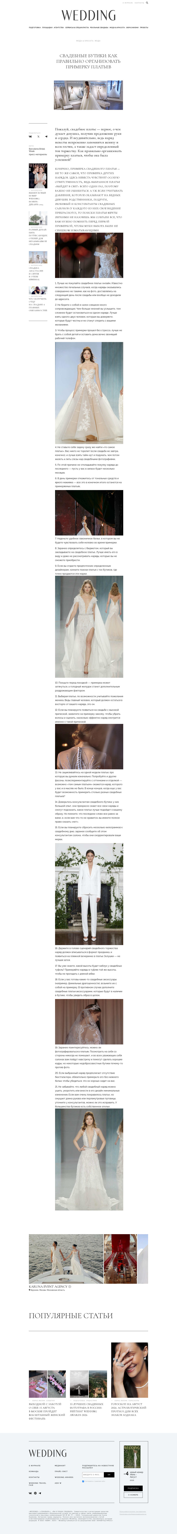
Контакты (139, 3)
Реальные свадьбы (99, 27)
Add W (58, 1483)
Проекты (144, 27)
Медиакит (60, 1466)
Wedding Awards (64, 1477)
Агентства (59, 27)
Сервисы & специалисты (77, 27)
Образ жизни (132, 27)
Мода (98, 41)
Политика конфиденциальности (133, 1514)
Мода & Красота (117, 27)
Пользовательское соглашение (133, 1511)
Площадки (47, 27)
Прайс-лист (61, 1471)
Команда (34, 1471)
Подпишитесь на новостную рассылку (98, 1467)
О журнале (128, 3)
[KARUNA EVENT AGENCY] (70, 1288)
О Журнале (35, 1466)
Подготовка (35, 27)
